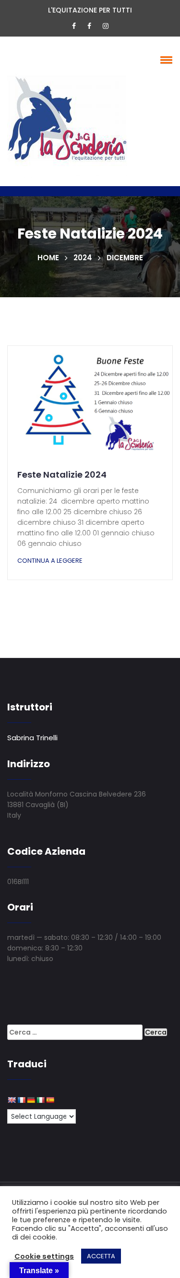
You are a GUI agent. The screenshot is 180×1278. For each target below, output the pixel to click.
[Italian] (40, 1100)
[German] (30, 1100)
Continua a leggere (50, 560)
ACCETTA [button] (101, 1256)
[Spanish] (50, 1100)
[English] (11, 1100)
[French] (21, 1100)
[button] (164, 59)
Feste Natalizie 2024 (62, 474)
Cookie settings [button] (44, 1256)
